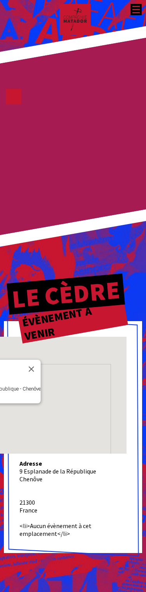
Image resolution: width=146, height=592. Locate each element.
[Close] (31, 369)
